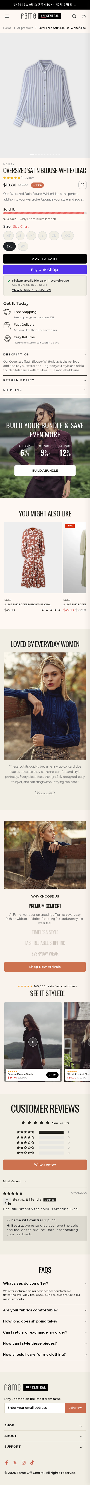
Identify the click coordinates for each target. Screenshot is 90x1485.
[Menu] (7, 16)
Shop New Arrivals (45, 967)
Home (7, 28)
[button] (74, 16)
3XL (9, 246)
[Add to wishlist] (82, 185)
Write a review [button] (45, 1164)
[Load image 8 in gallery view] (53, 154)
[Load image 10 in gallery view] (59, 154)
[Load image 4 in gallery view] (42, 154)
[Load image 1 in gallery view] (32, 154)
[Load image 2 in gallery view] (36, 154)
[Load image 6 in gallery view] (47, 154)
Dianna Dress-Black (20, 1074)
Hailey (9, 164)
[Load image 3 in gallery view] (39, 154)
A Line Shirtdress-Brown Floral (27, 604)
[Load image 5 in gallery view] (44, 154)
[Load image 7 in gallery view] (50, 154)
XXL (68, 235)
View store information (31, 289)
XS (8, 235)
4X (23, 246)
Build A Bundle (45, 471)
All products (25, 28)
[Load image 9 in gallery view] (56, 154)
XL (54, 235)
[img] (12, 1193)
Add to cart (45, 258)
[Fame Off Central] (26, 1387)
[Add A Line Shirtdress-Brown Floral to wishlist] (59, 599)
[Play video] (33, 1042)
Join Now (75, 1407)
